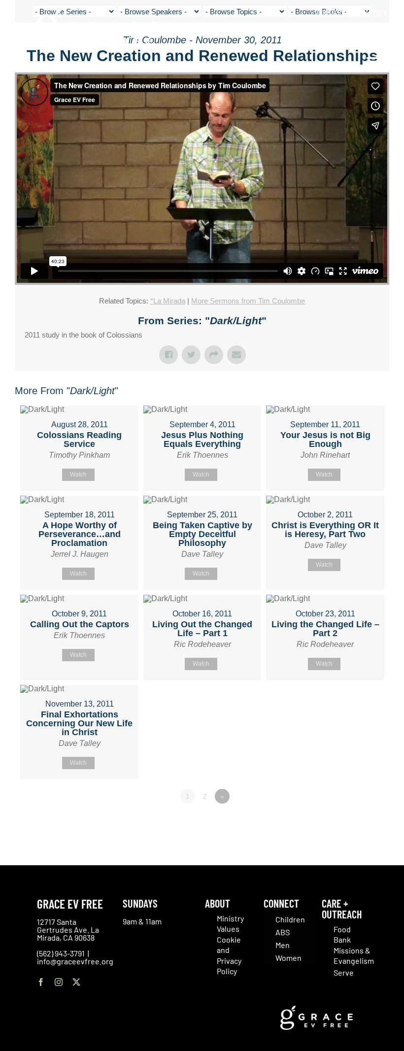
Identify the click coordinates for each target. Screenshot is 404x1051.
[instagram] (59, 982)
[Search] (383, 34)
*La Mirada (167, 301)
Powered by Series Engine (352, 823)
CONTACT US (333, 13)
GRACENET (372, 13)
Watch (78, 474)
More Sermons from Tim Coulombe (248, 301)
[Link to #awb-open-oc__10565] (373, 63)
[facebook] (41, 982)
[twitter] (76, 982)
